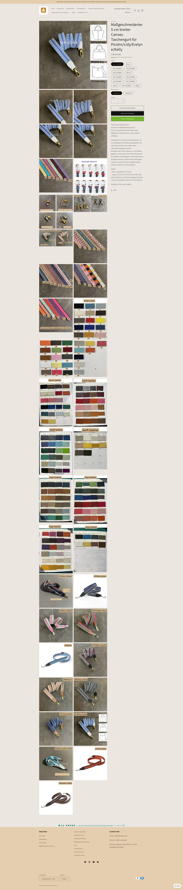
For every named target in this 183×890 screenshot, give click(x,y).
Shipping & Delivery (80, 838)
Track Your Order (79, 855)
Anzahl (113, 97)
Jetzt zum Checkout (127, 113)
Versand (113, 57)
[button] (71, 8)
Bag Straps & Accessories (46, 846)
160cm (138, 85)
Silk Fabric (42, 836)
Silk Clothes (42, 843)
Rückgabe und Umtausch (82, 842)
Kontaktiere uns (79, 835)
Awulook (45, 885)
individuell (116, 93)
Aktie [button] (114, 190)
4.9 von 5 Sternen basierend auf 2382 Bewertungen (95, 825)
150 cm (115, 85)
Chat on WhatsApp (127, 119)
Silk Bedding (43, 839)
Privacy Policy (78, 848)
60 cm (128, 64)
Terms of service (79, 852)
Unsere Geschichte (80, 832)
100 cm (128, 73)
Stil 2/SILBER (117, 64)
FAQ (75, 845)
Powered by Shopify (52, 885)
